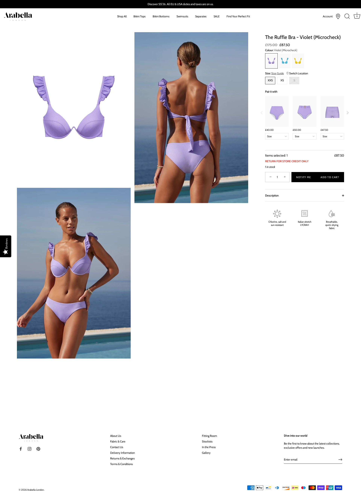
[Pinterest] (38, 448)
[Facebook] (21, 448)
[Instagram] (29, 448)
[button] (348, 112)
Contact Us (116, 447)
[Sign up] (340, 459)
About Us (115, 436)
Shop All (122, 16)
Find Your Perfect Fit (238, 16)
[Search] (347, 16)
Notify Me (303, 177)
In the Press (209, 447)
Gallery (206, 453)
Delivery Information (122, 453)
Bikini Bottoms (161, 16)
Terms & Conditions (121, 464)
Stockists (207, 441)
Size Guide (277, 73)
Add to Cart (330, 177)
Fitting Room (209, 436)
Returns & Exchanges (122, 458)
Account (328, 16)
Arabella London (35, 489)
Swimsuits (182, 16)
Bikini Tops (139, 16)
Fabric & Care (117, 441)
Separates (200, 16)
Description (272, 195)
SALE (217, 16)
